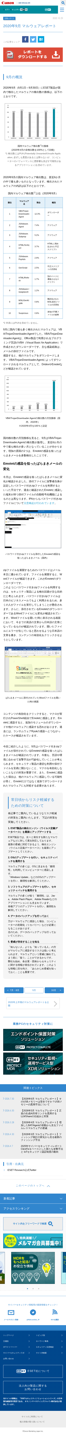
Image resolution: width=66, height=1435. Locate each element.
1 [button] (28, 1288)
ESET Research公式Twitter (22, 1170)
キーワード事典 (42, 1341)
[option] (33, 1268)
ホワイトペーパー (10, 1347)
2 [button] (33, 1288)
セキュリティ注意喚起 (45, 1347)
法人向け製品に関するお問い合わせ (33, 1387)
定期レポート (9, 18)
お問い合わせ (8, 1359)
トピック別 (40, 1335)
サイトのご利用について (32, 1416)
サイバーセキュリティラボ (13, 1353)
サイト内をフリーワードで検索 (30, 1223)
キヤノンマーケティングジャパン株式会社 (8, 3)
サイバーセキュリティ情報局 (19, 9)
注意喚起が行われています (39, 503)
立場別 (5, 1341)
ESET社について (39, 1371)
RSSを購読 (55, 1319)
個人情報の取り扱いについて (32, 1422)
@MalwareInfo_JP (33, 1319)
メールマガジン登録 (11, 1319)
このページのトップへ (30, 1185)
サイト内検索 (41, 1353)
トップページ (8, 1335)
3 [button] (39, 1288)
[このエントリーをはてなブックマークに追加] (41, 39)
